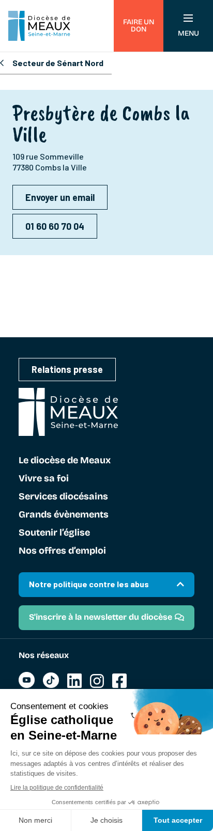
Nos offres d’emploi (62, 551)
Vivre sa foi (44, 479)
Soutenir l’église (54, 533)
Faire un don (138, 26)
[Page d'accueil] (39, 26)
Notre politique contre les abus (89, 584)
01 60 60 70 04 (54, 226)
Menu (188, 33)
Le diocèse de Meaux (65, 461)
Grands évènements (64, 515)
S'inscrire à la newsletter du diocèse (100, 617)
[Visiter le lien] (27, 685)
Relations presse (67, 369)
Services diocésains (63, 497)
